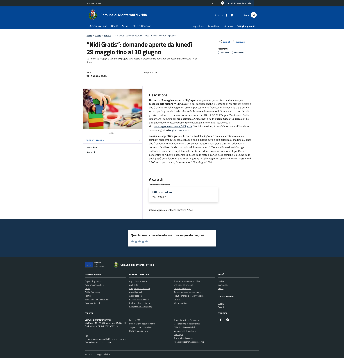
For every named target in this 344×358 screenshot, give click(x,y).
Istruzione (228, 26)
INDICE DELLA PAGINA (94, 140)
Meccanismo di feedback (185, 331)
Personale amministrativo (96, 299)
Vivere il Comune (142, 26)
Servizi (125, 26)
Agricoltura (198, 26)
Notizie (221, 281)
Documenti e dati (93, 303)
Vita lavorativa (180, 303)
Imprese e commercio (183, 284)
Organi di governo (93, 281)
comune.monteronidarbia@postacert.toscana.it (106, 339)
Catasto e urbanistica (139, 299)
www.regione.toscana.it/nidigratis (173, 126)
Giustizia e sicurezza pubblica (187, 281)
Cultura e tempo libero (139, 303)
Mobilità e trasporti (182, 288)
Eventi (221, 307)
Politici (88, 295)
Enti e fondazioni (92, 292)
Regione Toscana (94, 3)
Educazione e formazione (140, 306)
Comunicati (223, 284)
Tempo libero (213, 26)
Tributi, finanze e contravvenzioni (189, 295)
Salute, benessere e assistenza (188, 292)
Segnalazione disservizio (140, 327)
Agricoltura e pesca (138, 281)
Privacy (88, 354)
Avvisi (220, 288)
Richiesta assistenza (138, 331)
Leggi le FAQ (135, 320)
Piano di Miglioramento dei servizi (189, 341)
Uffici (87, 288)
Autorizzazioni (135, 295)
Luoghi (221, 303)
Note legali (178, 334)
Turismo (177, 299)
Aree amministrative (94, 284)
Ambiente (133, 284)
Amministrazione (98, 26)
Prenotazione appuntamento (142, 323)
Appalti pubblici (136, 292)
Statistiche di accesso (183, 338)
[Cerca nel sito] (254, 15)
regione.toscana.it (179, 130)
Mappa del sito (103, 354)
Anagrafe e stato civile (139, 288)
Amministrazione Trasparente (187, 320)
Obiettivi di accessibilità (184, 327)
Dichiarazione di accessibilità (187, 323)
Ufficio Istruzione (162, 192)
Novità (114, 26)
